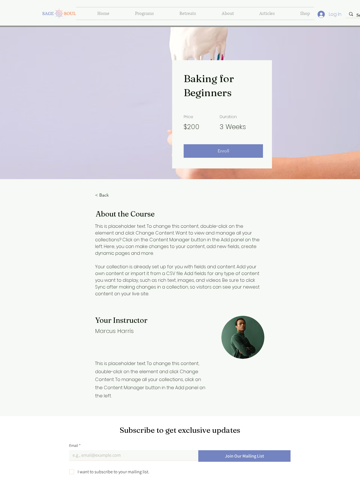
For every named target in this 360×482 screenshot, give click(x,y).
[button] (223, 151)
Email (75, 445)
